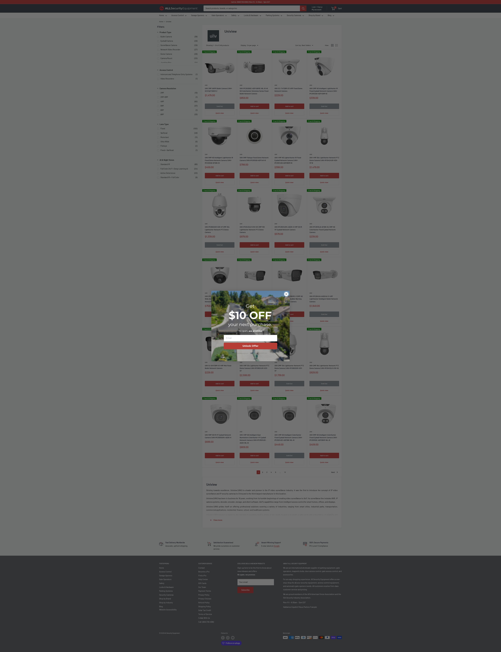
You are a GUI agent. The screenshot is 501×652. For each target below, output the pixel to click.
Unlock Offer (250, 346)
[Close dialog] (286, 294)
